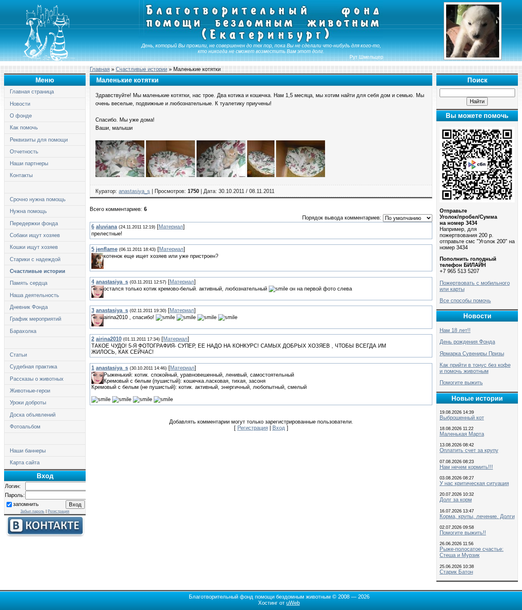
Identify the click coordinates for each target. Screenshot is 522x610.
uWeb (293, 603)
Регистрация (58, 511)
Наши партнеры (29, 163)
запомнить (26, 504)
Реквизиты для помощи (39, 140)
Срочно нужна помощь (38, 199)
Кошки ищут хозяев (34, 247)
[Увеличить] (119, 175)
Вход (278, 428)
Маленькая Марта (462, 434)
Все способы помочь (465, 300)
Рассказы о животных (37, 379)
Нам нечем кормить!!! (466, 467)
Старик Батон (456, 572)
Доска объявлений (32, 415)
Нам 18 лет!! (455, 330)
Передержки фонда (34, 223)
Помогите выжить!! (463, 533)
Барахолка (23, 331)
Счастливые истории (37, 271)
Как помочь (24, 127)
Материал (171, 227)
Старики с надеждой (35, 259)
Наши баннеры (28, 451)
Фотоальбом (25, 427)
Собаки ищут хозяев (35, 235)
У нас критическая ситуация (474, 483)
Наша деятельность (34, 295)
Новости (20, 104)
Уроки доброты (28, 402)
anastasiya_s (134, 191)
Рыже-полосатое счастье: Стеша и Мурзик (472, 552)
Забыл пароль (32, 511)
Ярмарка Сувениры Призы (472, 353)
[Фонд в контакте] (45, 535)
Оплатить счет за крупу (469, 450)
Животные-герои (30, 391)
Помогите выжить (461, 382)
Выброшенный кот (462, 418)
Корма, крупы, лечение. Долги (477, 516)
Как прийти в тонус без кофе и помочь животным (475, 368)
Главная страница (32, 92)
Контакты (21, 175)
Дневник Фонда (29, 307)
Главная (100, 69)
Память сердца (28, 283)
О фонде (21, 116)
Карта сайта (25, 462)
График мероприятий (35, 319)
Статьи (18, 355)
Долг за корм (456, 500)
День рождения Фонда (467, 342)
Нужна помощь (28, 211)
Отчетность (24, 152)
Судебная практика (33, 367)
